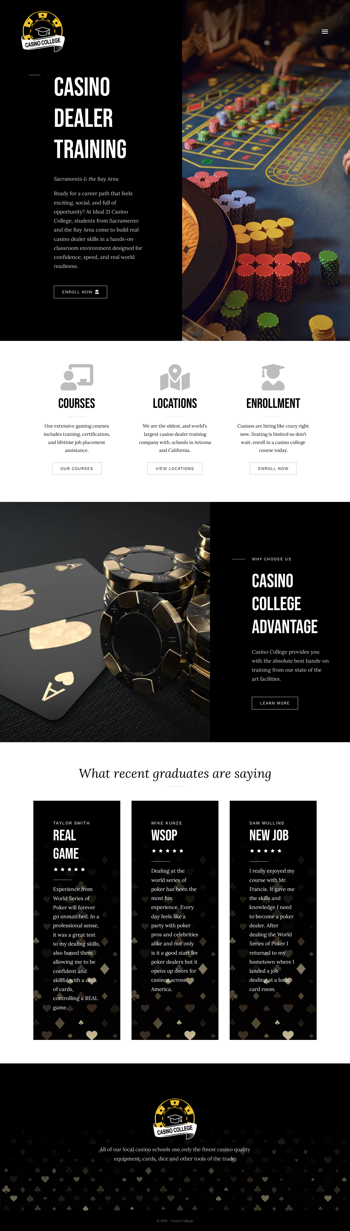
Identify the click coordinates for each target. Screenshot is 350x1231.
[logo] (43, 13)
